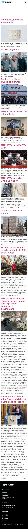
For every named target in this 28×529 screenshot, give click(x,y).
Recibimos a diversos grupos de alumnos (11, 80)
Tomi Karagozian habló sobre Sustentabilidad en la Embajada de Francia (13, 399)
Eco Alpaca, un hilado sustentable (12, 21)
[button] (25, 2)
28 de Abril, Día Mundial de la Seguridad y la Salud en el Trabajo (14, 250)
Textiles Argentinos (11, 49)
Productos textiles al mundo (11, 211)
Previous (3, 478)
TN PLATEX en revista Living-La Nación (12, 179)
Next (25, 478)
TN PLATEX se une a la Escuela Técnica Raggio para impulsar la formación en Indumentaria (13, 303)
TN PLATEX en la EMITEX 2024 (13, 146)
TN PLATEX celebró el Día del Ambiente (14, 113)
